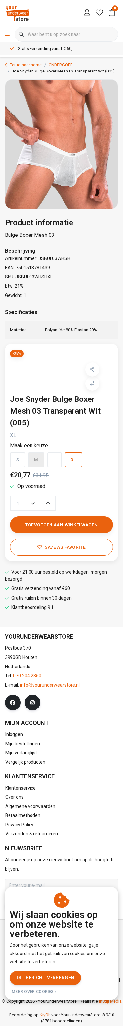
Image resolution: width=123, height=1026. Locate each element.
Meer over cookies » (34, 991)
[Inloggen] (87, 13)
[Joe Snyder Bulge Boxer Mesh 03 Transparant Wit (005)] (61, 144)
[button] (92, 369)
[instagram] (32, 702)
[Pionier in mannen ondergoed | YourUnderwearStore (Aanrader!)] (17, 13)
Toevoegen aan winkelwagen (61, 524)
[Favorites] (99, 13)
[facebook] (13, 702)
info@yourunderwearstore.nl (50, 684)
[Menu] (7, 34)
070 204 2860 (27, 675)
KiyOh (45, 1014)
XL (73, 459)
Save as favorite (65, 547)
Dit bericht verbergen (45, 977)
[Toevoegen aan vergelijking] (92, 384)
